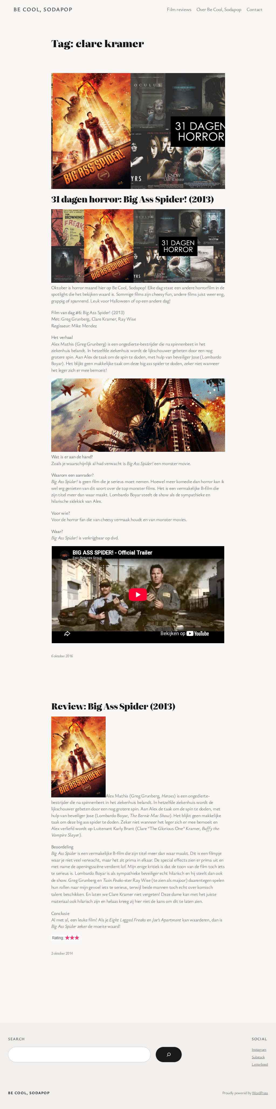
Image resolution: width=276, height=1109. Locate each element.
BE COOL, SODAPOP (43, 9)
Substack (258, 1056)
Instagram (259, 1049)
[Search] (169, 1054)
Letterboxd (260, 1064)
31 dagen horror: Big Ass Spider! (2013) (132, 199)
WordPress (260, 1092)
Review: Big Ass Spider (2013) (113, 706)
